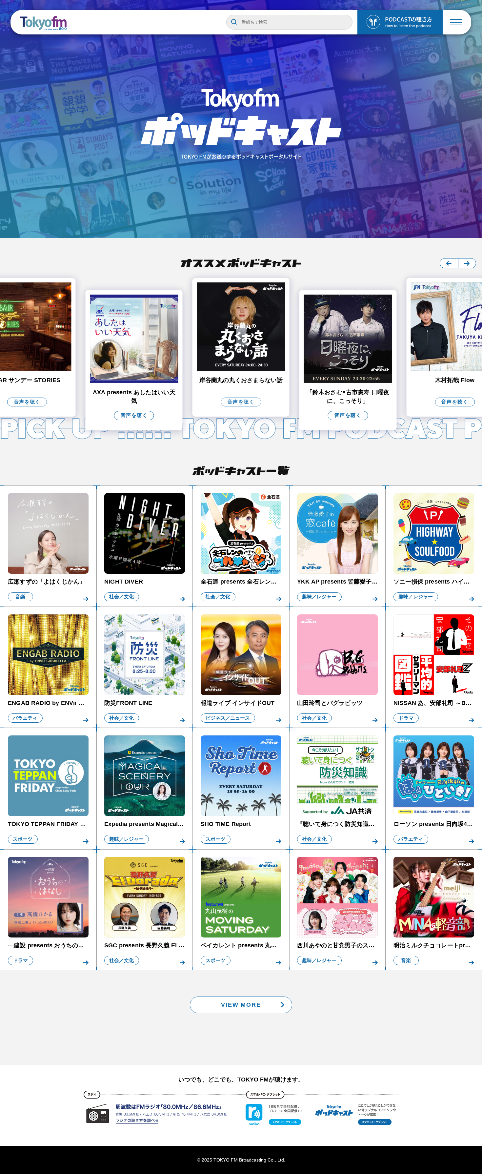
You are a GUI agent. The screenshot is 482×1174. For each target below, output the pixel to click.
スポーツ (22, 839)
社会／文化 (121, 596)
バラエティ (25, 718)
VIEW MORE (241, 1004)
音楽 (20, 596)
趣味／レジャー (319, 596)
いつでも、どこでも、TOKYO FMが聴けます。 (241, 1079)
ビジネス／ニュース (228, 718)
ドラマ (406, 718)
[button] (449, 263)
